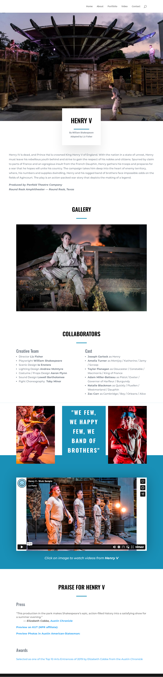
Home (89, 6)
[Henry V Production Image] (81, 311)
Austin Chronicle (61, 620)
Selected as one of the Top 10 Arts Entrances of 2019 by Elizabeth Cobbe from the (79, 659)
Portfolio (112, 6)
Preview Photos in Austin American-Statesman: (48, 633)
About (100, 6)
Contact (136, 6)
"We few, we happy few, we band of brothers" (84, 431)
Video (124, 6)
